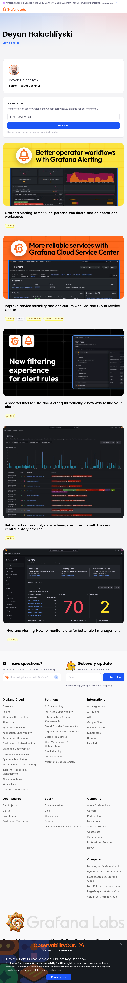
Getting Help (94, 837)
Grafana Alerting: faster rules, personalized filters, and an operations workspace (61, 215)
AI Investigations (12, 779)
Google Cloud (95, 722)
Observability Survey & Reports (63, 826)
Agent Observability (14, 727)
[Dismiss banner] (121, 944)
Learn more (108, 3)
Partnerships (94, 816)
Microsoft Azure (96, 727)
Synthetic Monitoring (15, 759)
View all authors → (14, 42)
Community (51, 816)
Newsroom (93, 821)
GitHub (7, 810)
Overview (8, 706)
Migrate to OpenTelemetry (60, 761)
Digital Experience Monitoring (62, 731)
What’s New (10, 784)
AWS (89, 717)
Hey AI (91, 847)
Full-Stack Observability (59, 711)
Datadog (92, 738)
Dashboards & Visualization (19, 743)
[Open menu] (121, 9)
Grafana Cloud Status (15, 789)
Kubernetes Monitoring (16, 738)
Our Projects (10, 805)
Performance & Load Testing (19, 764)
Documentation (54, 805)
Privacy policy (105, 685)
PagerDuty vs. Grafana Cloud (104, 891)
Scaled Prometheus (56, 736)
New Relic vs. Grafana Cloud (104, 886)
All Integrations (96, 706)
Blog (47, 810)
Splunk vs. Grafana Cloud (102, 896)
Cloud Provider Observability (61, 726)
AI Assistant (9, 722)
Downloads (9, 816)
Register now (58, 977)
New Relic (93, 743)
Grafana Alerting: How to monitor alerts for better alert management (63, 630)
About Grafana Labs (99, 805)
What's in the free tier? (16, 717)
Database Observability (16, 748)
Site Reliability (53, 751)
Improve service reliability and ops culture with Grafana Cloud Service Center (62, 308)
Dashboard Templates (15, 821)
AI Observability (54, 706)
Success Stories (96, 826)
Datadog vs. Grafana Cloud (103, 866)
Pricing (7, 711)
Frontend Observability (16, 754)
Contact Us (93, 831)
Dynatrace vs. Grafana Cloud (104, 871)
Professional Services (100, 842)
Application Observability (17, 732)
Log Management (55, 756)
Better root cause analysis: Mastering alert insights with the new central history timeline (57, 527)
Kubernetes (94, 732)
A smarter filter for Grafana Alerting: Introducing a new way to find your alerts (63, 405)
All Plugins (93, 711)
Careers (91, 810)
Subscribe (63, 125)
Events (49, 821)
